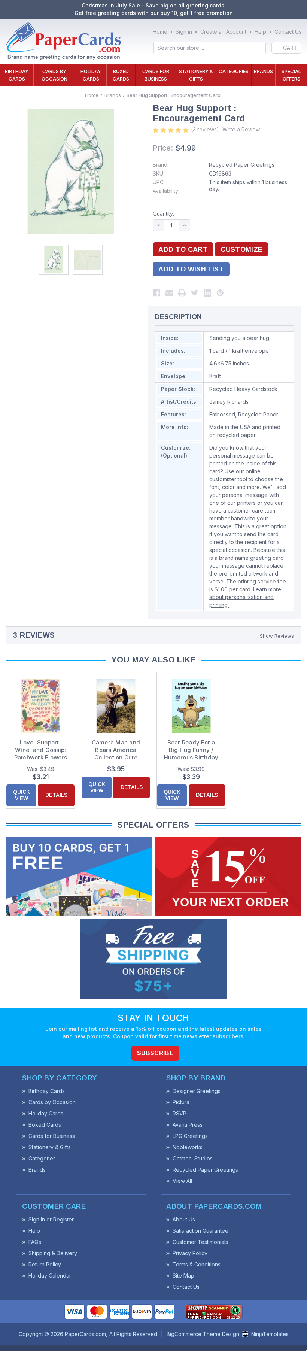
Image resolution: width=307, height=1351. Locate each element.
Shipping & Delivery (52, 1253)
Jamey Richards (229, 401)
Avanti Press (188, 1124)
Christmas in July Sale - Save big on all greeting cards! (154, 5)
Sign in (184, 31)
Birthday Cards (16, 75)
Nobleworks (188, 1147)
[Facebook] (156, 293)
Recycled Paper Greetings (241, 164)
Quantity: (163, 213)
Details (56, 795)
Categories (234, 71)
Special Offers (291, 75)
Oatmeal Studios (193, 1158)
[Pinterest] (220, 293)
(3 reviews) (205, 129)
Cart (290, 48)
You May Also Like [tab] (153, 659)
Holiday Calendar (49, 1275)
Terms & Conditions (197, 1264)
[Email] (169, 293)
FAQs (34, 1242)
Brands (263, 71)
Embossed (222, 414)
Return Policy (44, 1264)
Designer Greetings (197, 1091)
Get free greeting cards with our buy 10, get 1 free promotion (154, 13)
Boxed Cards (121, 75)
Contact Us (287, 31)
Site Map (183, 1275)
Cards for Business (155, 75)
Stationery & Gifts (196, 75)
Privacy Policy (190, 1253)
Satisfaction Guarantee (200, 1230)
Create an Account (223, 31)
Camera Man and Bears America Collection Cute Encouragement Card (116, 750)
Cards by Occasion (54, 75)
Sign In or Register (51, 1219)
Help (260, 31)
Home (160, 31)
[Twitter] (194, 293)
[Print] (182, 293)
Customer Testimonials (200, 1242)
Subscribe (155, 1053)
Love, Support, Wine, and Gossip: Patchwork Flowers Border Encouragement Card (40, 750)
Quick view (21, 795)
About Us (184, 1219)
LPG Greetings (190, 1136)
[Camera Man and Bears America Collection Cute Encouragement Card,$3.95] (116, 706)
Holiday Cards (90, 75)
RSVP (179, 1113)
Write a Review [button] (241, 129)
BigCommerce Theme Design (203, 1334)
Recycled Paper (258, 414)
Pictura (181, 1102)
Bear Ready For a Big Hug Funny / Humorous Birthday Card (191, 750)
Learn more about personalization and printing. (245, 597)
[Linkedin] (207, 293)
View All (182, 1181)
